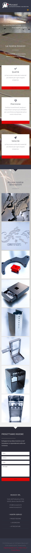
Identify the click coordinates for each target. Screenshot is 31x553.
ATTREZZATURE (15, 526)
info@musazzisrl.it (15, 505)
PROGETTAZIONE (15, 519)
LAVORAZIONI (15, 522)
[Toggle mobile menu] (28, 10)
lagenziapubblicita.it (10, 548)
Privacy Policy (15, 550)
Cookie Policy (22, 548)
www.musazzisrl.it (15, 507)
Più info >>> (15, 88)
